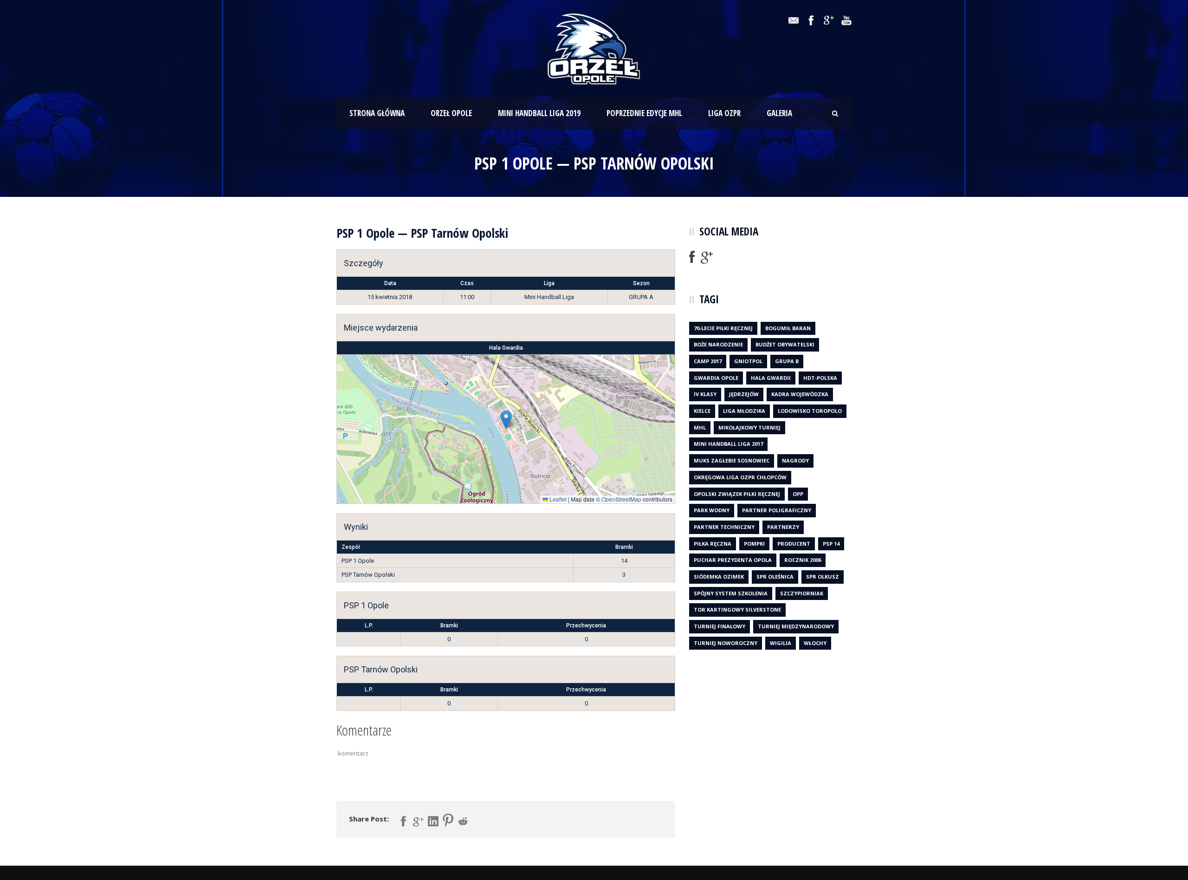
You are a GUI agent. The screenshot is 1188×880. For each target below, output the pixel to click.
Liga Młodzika (744, 410)
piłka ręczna (712, 543)
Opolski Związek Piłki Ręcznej (737, 493)
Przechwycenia (586, 625)
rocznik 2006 (802, 559)
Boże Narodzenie (718, 344)
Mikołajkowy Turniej (749, 427)
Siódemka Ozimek (719, 576)
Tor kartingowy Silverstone (737, 609)
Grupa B (787, 361)
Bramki (449, 625)
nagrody (795, 460)
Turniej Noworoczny (725, 642)
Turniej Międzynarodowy (796, 626)
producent (793, 543)
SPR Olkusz (822, 576)
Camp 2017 (708, 361)
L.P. (369, 625)
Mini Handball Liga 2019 (539, 113)
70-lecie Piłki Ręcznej (723, 328)
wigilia (780, 642)
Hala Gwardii (771, 377)
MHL (700, 427)
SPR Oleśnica (775, 576)
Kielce (702, 410)
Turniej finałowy (719, 626)
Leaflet (557, 499)
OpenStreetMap (621, 499)
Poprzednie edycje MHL (644, 113)
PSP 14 (831, 543)
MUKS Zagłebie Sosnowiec (731, 460)
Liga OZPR (724, 113)
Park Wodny (712, 510)
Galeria (779, 113)
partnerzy (783, 526)
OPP (798, 493)
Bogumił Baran (788, 328)
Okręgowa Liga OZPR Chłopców (740, 477)
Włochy (815, 642)
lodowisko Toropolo (810, 410)
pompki (754, 543)
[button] (506, 419)
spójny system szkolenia (731, 593)
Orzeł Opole (451, 113)
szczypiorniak (801, 593)
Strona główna (377, 113)
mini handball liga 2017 (728, 443)
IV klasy (705, 394)
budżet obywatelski (784, 344)
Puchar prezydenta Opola (733, 559)
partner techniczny (724, 526)
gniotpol (748, 361)
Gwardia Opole (716, 377)
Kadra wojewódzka (799, 394)
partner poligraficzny (776, 510)
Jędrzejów (744, 394)
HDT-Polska (820, 377)
